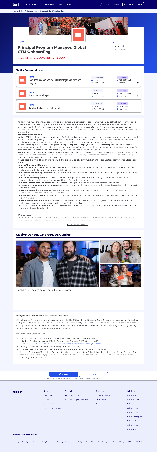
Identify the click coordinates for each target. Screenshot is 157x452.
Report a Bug (101, 404)
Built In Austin (132, 395)
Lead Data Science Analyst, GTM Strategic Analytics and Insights (54, 81)
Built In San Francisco (135, 425)
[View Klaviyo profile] (78, 26)
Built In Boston (133, 400)
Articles (70, 5)
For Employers (132, 5)
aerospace (66, 344)
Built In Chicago (133, 408)
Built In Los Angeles (135, 417)
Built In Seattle (132, 429)
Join (109, 5)
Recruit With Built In (73, 395)
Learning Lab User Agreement (23, 442)
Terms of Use (90, 442)
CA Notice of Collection (136, 442)
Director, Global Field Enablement (44, 108)
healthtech (97, 344)
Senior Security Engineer (40, 95)
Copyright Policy (63, 442)
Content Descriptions (52, 408)
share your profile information (82, 378)
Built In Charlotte (133, 404)
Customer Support (103, 395)
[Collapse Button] (138, 83)
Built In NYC (131, 421)
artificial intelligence (51, 344)
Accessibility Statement (45, 442)
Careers (47, 400)
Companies (49, 5)
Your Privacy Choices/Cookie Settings (111, 442)
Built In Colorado (133, 412)
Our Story (48, 395)
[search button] (101, 4)
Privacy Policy (77, 442)
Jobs (60, 5)
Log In (116, 5)
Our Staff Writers (51, 404)
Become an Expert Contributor (77, 400)
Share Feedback (102, 400)
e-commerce (78, 344)
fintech (88, 344)
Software (37, 344)
